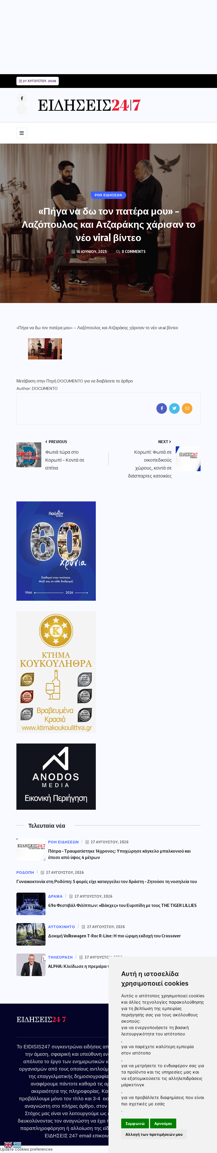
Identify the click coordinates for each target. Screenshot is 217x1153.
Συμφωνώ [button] (135, 1123)
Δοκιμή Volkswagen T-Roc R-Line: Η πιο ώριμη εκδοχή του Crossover (114, 935)
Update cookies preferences (26, 1149)
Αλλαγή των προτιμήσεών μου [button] (154, 1134)
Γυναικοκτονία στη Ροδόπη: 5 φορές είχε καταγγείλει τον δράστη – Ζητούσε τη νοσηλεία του (106, 881)
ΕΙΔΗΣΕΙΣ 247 (61, 1135)
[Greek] (17, 1145)
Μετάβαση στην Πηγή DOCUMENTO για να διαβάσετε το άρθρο (74, 381)
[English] (8, 1145)
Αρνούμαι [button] (163, 1123)
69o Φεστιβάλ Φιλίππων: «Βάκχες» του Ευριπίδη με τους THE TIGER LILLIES (122, 905)
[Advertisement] (108, 37)
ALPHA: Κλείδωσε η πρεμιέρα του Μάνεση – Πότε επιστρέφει (107, 966)
